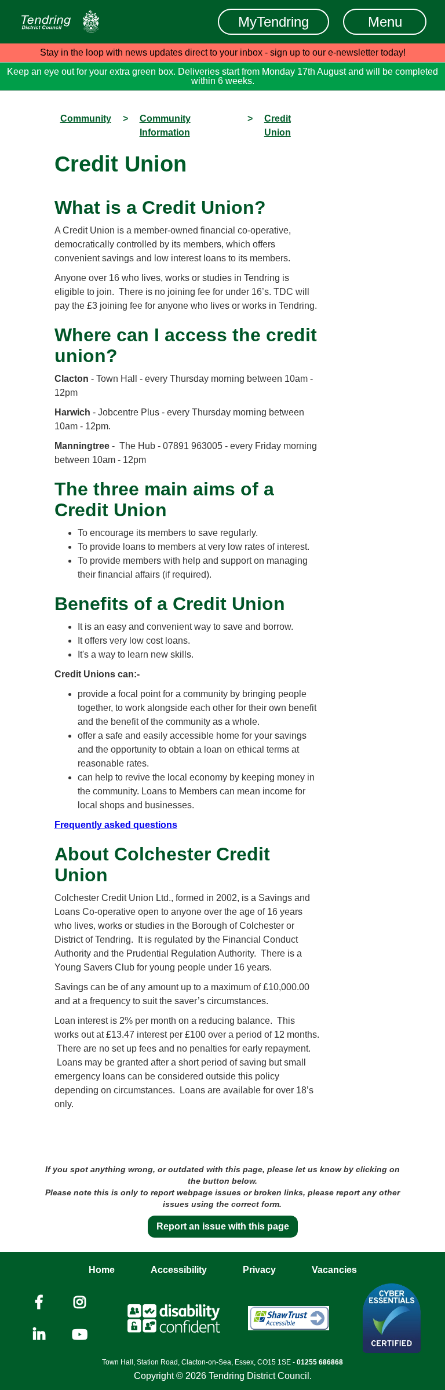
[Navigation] (60, 22)
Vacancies (334, 1270)
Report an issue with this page (222, 1226)
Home (102, 1270)
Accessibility (179, 1270)
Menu (385, 22)
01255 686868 (320, 1362)
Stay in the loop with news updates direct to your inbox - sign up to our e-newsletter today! (223, 52)
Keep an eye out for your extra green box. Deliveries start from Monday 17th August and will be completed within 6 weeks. (222, 76)
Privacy (259, 1270)
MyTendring (273, 22)
